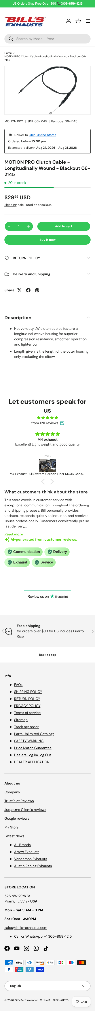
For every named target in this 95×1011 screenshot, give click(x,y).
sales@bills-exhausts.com (25, 927)
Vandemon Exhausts (30, 859)
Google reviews (16, 818)
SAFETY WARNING (29, 741)
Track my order (26, 727)
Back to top (47, 655)
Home (8, 53)
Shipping (10, 205)
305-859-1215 (60, 936)
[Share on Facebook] (28, 290)
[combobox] (47, 38)
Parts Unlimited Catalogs (34, 734)
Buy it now (48, 240)
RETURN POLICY (27, 698)
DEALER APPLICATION (31, 762)
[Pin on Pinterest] (37, 290)
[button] (78, 21)
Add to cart (63, 226)
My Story (11, 827)
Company (12, 792)
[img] (47, 417)
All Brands (22, 844)
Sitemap (21, 719)
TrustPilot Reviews (19, 801)
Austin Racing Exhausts (33, 866)
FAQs (18, 684)
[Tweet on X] (19, 290)
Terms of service (27, 712)
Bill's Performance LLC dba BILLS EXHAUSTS (41, 1000)
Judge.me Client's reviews (25, 809)
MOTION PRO (13, 121)
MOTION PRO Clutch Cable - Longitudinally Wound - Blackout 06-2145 (45, 58)
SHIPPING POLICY (28, 691)
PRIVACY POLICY (27, 705)
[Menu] (88, 21)
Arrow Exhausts (26, 852)
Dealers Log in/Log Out (32, 755)
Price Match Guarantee (32, 748)
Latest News (14, 836)
